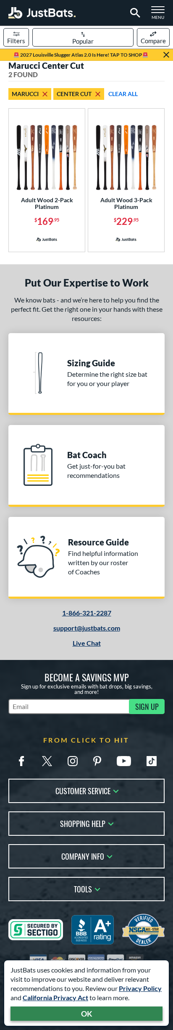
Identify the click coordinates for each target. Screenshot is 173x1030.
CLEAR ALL (123, 93)
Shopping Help (82, 823)
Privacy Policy (140, 988)
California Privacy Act (55, 997)
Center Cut (74, 93)
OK (86, 1013)
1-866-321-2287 (86, 613)
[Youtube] (124, 761)
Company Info (82, 856)
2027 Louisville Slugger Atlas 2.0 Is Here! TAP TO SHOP (80, 55)
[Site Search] (134, 13)
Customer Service (82, 790)
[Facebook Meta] (21, 761)
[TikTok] (152, 761)
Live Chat (87, 643)
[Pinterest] (97, 761)
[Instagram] (73, 761)
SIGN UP (147, 706)
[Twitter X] (47, 761)
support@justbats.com (86, 628)
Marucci (25, 93)
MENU (160, 15)
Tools (83, 888)
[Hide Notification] (166, 55)
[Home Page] (42, 13)
